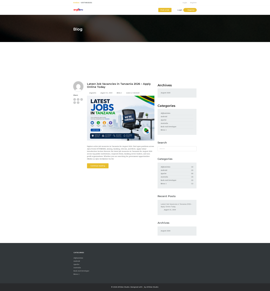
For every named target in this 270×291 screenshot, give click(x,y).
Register (193, 2)
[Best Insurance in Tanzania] (78, 10)
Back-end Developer (168, 126)
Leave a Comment (133, 93)
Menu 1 (119, 93)
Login (184, 2)
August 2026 (165, 93)
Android (164, 116)
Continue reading (97, 166)
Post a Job (165, 10)
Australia (164, 123)
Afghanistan (165, 113)
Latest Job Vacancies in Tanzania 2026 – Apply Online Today (119, 85)
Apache (164, 120)
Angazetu (92, 93)
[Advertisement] (135, 58)
